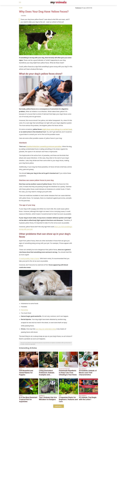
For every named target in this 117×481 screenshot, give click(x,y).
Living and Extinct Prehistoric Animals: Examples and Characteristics (47, 373)
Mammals (41, 395)
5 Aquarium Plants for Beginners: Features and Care (68, 399)
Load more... (58, 406)
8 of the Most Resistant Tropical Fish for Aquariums (28, 399)
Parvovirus (24, 310)
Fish (60, 395)
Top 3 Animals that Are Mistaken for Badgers (48, 398)
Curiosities (42, 368)
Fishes (21, 395)
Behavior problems (64, 368)
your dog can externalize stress (46, 329)
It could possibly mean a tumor (29, 258)
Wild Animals (82, 368)
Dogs (20, 368)
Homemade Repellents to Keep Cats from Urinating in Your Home (68, 373)
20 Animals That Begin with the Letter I (87, 398)
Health (20, 7)
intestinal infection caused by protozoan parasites (43, 146)
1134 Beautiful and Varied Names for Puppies (26, 373)
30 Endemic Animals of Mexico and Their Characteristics (88, 373)
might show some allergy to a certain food (57, 129)
